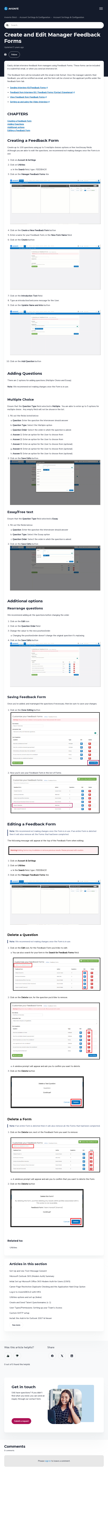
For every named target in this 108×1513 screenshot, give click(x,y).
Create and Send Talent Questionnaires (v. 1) (30, 1302)
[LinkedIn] (71, 1356)
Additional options (15, 127)
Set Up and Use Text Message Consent (28, 1271)
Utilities (13, 1247)
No (17, 1356)
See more (16, 1325)
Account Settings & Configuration (34, 17)
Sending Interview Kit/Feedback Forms (28, 87)
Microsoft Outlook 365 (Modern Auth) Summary (31, 1276)
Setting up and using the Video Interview (29, 101)
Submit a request (21, 1421)
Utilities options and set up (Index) (25, 1297)
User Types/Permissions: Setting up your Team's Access (35, 1307)
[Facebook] (52, 1356)
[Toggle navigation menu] (101, 8)
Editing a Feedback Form (18, 130)
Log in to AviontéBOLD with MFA (25, 1292)
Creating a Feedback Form (19, 121)
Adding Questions (15, 124)
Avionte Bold (10, 17)
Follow (14, 54)
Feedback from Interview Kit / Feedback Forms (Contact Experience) (41, 92)
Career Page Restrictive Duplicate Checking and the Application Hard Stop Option (47, 1286)
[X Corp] (62, 1356)
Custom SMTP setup (19, 1313)
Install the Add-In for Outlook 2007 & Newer (30, 1318)
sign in (48, 1461)
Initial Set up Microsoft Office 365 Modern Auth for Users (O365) (39, 1281)
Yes (8, 1356)
